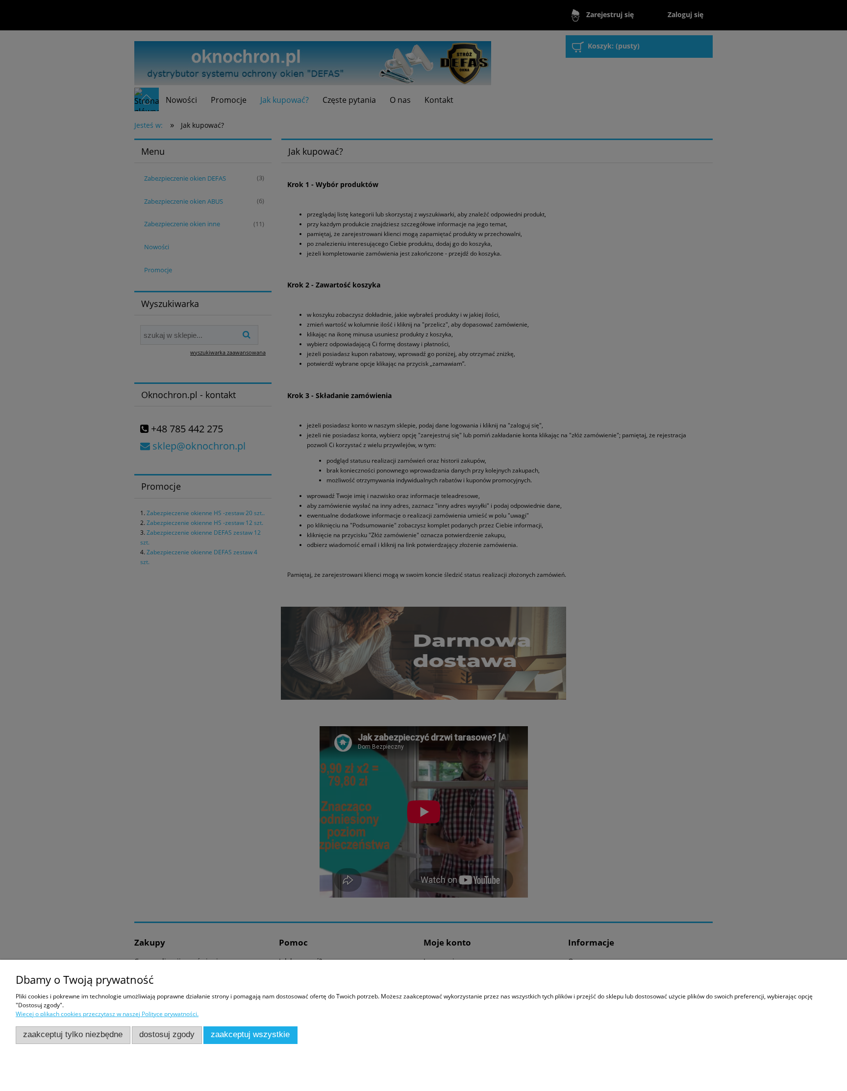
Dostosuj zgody (167, 1034)
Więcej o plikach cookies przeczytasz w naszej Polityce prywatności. (107, 1014)
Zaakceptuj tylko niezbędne (73, 1034)
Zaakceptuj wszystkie (250, 1034)
